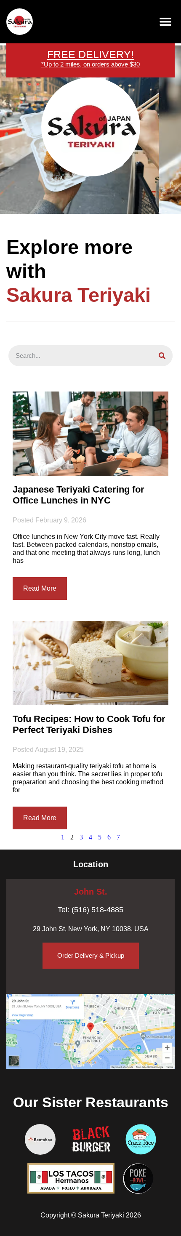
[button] (165, 21)
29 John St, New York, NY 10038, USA (91, 928)
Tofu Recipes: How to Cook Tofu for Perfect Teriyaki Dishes (89, 724)
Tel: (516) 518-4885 (90, 910)
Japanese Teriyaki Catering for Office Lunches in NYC (78, 495)
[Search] (162, 355)
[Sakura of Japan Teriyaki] (19, 21)
